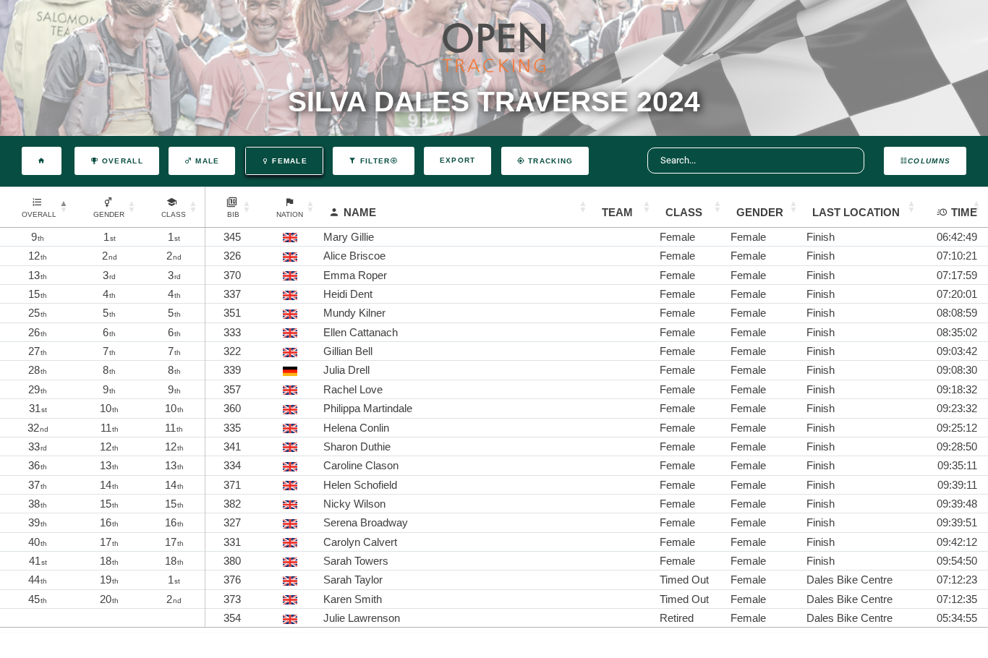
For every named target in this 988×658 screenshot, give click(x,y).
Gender (759, 212)
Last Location (856, 212)
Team (617, 212)
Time (964, 212)
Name (360, 212)
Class (683, 212)
